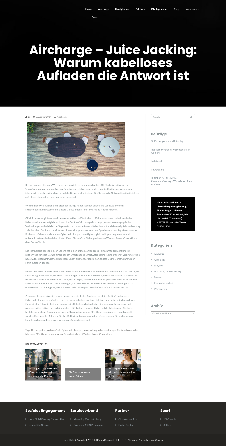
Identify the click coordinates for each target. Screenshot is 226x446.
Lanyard (158, 265)
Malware (30, 334)
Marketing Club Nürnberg (167, 271)
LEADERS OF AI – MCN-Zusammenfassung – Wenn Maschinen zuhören (171, 181)
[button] (219, 4)
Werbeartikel (161, 288)
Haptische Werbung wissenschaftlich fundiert (170, 151)
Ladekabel (156, 161)
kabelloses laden (129, 330)
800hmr (167, 424)
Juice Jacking (90, 330)
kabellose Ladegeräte (109, 330)
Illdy (71, 440)
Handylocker (122, 9)
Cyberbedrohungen (71, 330)
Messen (158, 277)
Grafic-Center (125, 424)
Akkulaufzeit (54, 330)
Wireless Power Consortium (97, 334)
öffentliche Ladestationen (49, 334)
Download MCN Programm (88, 424)
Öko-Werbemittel (127, 419)
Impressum (191, 9)
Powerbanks (157, 169)
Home (88, 9)
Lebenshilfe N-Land (38, 424)
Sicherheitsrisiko (72, 334)
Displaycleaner (159, 9)
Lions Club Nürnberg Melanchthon (46, 419)
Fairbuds (140, 9)
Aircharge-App (38, 330)
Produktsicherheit (163, 282)
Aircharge (103, 9)
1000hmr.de (169, 419)
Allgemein (159, 259)
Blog (176, 9)
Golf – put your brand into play (167, 141)
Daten (94, 17)
